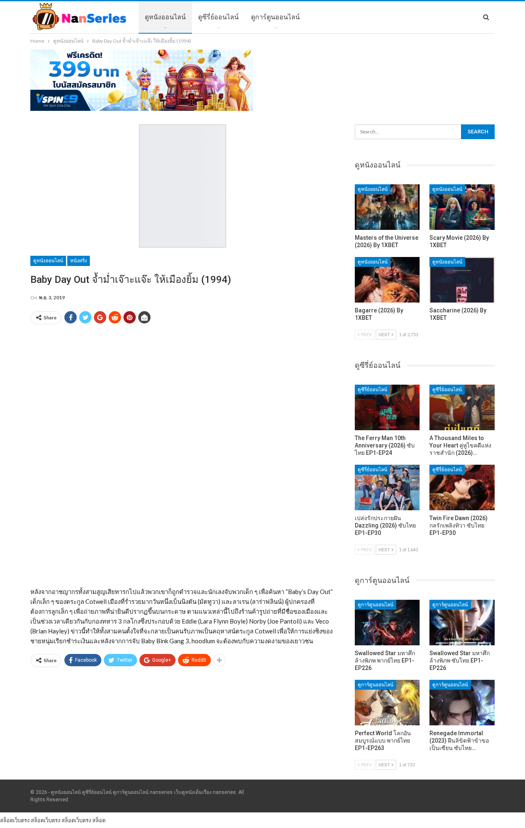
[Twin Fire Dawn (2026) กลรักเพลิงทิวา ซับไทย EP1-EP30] (462, 487)
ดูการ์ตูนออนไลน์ (275, 17)
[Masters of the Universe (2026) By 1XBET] (387, 207)
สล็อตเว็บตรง (15, 820)
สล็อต (98, 820)
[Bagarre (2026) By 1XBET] (387, 280)
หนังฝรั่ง (78, 261)
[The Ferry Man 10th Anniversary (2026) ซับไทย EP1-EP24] (387, 407)
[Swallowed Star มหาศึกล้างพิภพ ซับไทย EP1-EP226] (462, 622)
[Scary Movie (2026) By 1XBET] (462, 207)
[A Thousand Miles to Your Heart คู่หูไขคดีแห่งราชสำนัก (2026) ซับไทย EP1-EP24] (462, 407)
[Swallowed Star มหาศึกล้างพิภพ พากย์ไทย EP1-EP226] (387, 622)
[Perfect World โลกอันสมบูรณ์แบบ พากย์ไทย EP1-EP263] (387, 702)
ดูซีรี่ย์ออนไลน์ (218, 17)
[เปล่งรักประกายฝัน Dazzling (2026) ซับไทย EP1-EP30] (387, 487)
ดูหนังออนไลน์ (165, 17)
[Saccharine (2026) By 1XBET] (462, 280)
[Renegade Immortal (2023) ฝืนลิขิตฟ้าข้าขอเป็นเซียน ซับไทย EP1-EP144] (462, 702)
